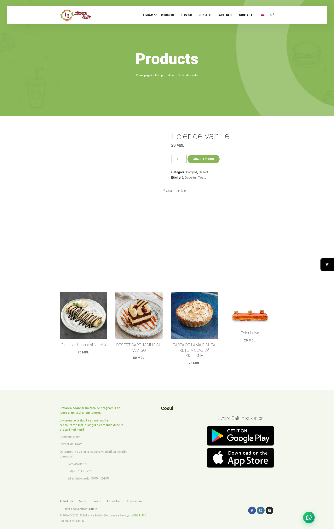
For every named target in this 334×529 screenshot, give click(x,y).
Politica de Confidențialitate (80, 508)
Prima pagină (144, 75)
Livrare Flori (114, 501)
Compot (160, 75)
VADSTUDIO (139, 515)
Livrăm (148, 15)
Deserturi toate (195, 177)
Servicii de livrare (71, 444)
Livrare (97, 501)
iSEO (81, 520)
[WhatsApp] (309, 517)
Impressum (134, 501)
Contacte (246, 15)
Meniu (83, 501)
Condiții (204, 15)
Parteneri (224, 15)
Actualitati (66, 501)
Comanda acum (70, 437)
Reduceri (167, 15)
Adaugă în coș (203, 159)
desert (172, 75)
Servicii (186, 15)
